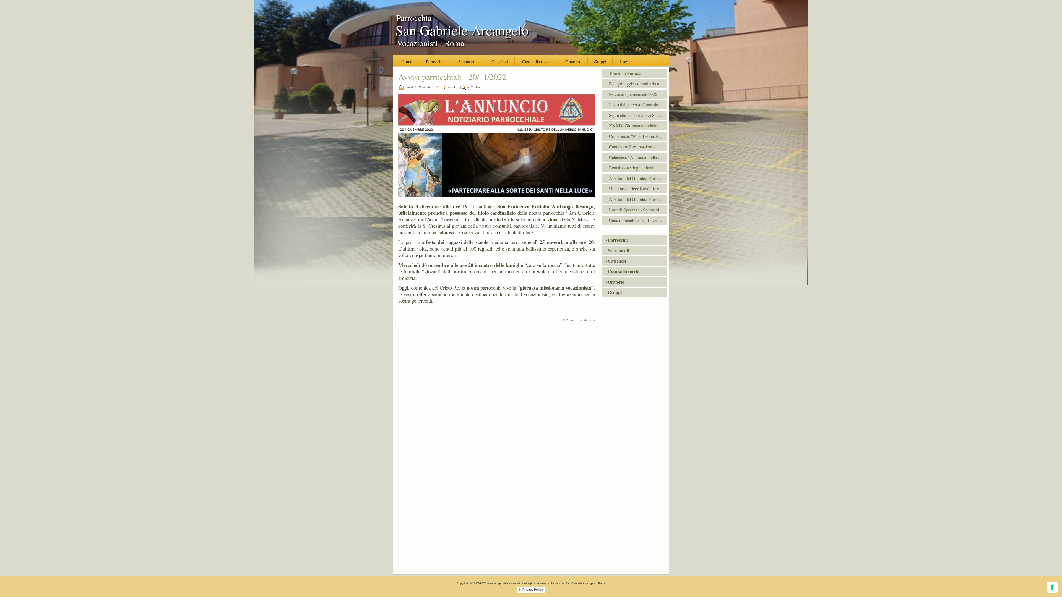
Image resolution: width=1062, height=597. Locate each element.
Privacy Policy (532, 589)
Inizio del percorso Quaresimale (636, 105)
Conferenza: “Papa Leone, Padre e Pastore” (637, 136)
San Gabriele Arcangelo (462, 30)
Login (625, 61)
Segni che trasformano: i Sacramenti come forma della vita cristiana (637, 115)
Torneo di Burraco (624, 73)
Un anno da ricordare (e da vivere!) (637, 189)
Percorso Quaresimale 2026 (632, 94)
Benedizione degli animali (631, 168)
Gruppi (600, 61)
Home (406, 61)
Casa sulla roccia (536, 61)
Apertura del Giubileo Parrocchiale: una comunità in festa (637, 178)
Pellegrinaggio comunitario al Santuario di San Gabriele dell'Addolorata (637, 84)
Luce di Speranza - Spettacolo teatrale (637, 210)
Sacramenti (468, 61)
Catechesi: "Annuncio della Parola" (637, 157)
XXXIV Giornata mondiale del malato (637, 126)
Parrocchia (435, 61)
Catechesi (499, 61)
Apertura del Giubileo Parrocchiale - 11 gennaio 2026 (637, 199)
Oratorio (572, 61)
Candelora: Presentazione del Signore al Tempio (637, 147)
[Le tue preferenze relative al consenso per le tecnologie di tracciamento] (1052, 587)
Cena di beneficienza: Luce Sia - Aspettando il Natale (637, 220)
